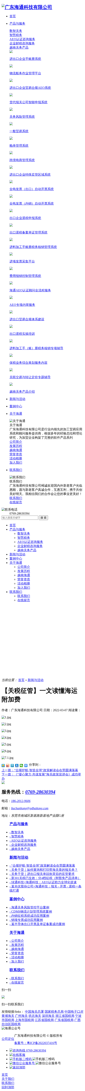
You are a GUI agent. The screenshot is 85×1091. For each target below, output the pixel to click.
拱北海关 (34, 1015)
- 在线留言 (16, 982)
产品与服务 (17, 529)
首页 (12, 525)
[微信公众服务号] (22, 1063)
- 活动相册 (16, 957)
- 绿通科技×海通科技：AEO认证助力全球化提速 (43, 882)
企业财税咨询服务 (22, 43)
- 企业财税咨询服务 (23, 844)
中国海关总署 (34, 1011)
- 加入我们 (16, 961)
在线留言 (23, 600)
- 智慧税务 (16, 836)
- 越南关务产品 (19, 849)
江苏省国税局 (44, 1020)
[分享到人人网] (17, 765)
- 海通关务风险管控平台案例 (29, 907)
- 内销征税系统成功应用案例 (29, 915)
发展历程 (23, 571)
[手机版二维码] (20, 1059)
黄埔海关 (8, 1015)
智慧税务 (15, 35)
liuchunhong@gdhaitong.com (29, 808)
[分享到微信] (21, 765)
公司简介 (23, 566)
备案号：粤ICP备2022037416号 (35, 1043)
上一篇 (40, 770)
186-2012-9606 (20, 801)
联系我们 (15, 591)
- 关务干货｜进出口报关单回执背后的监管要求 (42, 874)
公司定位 (8, 1038)
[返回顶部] (17, 1067)
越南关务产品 (18, 47)
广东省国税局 (64, 1020)
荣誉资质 (23, 579)
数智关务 (15, 31)
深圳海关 (48, 1015)
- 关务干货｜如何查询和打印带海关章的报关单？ (43, 869)
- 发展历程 (16, 944)
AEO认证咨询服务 (22, 39)
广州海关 (21, 1015)
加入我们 (23, 587)
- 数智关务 (16, 832)
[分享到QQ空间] (3, 765)
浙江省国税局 (64, 1015)
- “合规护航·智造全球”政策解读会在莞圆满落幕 (42, 865)
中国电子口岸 (73, 1011)
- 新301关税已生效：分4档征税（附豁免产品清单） (45, 878)
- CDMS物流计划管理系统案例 (30, 911)
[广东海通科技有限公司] (27, 7)
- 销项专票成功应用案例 (26, 920)
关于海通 (15, 562)
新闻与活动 (17, 554)
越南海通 (23, 575)
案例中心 (15, 558)
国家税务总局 (54, 1011)
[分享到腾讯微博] (12, 765)
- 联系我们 (16, 978)
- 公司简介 (16, 940)
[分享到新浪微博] (7, 765)
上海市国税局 (24, 1020)
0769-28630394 (40, 791)
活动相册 (23, 583)
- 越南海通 (16, 949)
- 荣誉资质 (16, 953)
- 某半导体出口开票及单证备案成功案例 (37, 924)
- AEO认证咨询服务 (23, 840)
